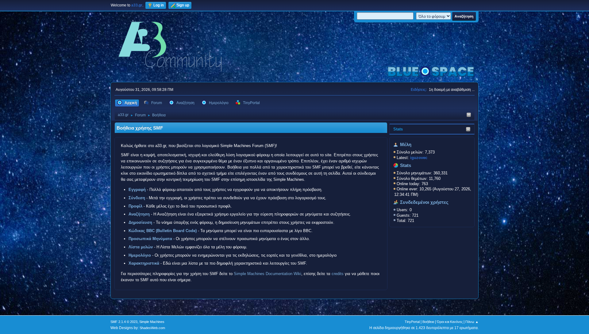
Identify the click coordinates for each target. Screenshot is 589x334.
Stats (398, 129)
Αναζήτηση (139, 214)
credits (338, 273)
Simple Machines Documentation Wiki (267, 273)
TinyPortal (412, 322)
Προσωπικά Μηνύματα (150, 238)
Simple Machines (151, 322)
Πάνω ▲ (472, 322)
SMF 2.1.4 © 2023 (123, 322)
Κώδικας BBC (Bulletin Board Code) (163, 230)
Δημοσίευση (140, 222)
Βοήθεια (428, 322)
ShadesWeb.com (152, 328)
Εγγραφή (137, 189)
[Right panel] (468, 115)
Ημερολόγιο (140, 255)
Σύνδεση (137, 198)
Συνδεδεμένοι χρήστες (424, 202)
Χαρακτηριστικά (144, 263)
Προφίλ (135, 206)
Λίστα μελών (141, 247)
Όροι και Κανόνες (450, 322)
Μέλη (405, 144)
